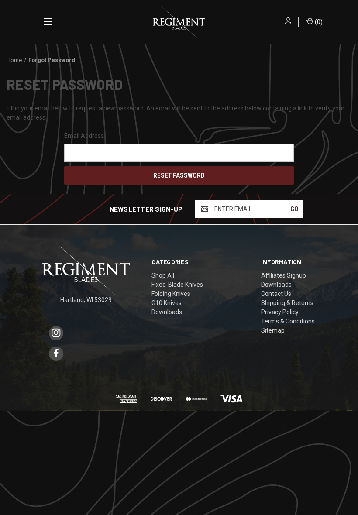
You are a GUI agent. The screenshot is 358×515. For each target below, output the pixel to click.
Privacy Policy (280, 312)
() (318, 21)
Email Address (84, 135)
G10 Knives (166, 302)
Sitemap (273, 330)
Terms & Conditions (288, 321)
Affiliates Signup (283, 275)
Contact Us (276, 293)
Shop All (162, 275)
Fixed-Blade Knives (177, 284)
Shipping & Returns (287, 302)
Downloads (166, 312)
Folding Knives (170, 293)
